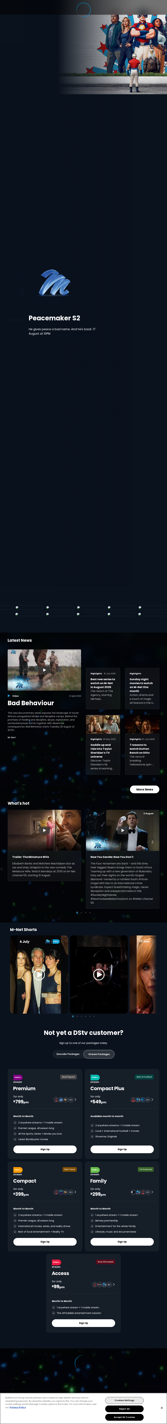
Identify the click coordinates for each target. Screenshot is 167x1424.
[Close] (161, 1408)
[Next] (153, 974)
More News (144, 789)
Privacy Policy (18, 1407)
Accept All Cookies (124, 1417)
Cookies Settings (124, 1400)
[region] (83, 1408)
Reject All (124, 1408)
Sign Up (45, 1149)
